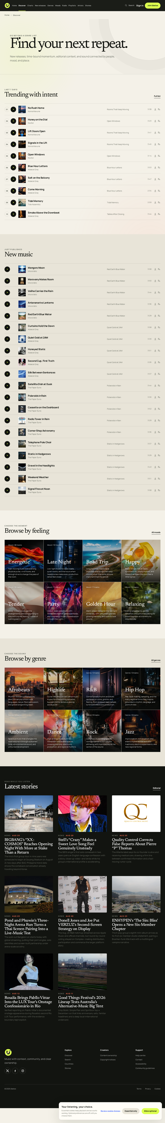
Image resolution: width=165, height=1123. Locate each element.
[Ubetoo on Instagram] (23, 1071)
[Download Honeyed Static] (155, 350)
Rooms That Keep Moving (118, 109)
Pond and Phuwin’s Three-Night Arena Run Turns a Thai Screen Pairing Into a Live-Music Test (27, 927)
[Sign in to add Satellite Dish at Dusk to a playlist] (158, 385)
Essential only (131, 1111)
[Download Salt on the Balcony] (155, 179)
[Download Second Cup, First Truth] (155, 362)
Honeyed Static (36, 349)
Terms (139, 1089)
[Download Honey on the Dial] (155, 121)
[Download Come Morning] (155, 190)
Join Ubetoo (152, 5)
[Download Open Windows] (155, 156)
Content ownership (108, 1055)
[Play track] (13, 109)
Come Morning (36, 189)
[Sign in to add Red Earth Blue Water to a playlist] (158, 315)
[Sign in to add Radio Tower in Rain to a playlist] (158, 420)
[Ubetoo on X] (8, 1071)
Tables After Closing (115, 214)
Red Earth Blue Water (116, 269)
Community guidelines (145, 1068)
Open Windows (113, 121)
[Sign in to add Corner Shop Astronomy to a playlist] (158, 432)
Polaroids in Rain (114, 385)
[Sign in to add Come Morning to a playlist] (158, 190)
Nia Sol (31, 123)
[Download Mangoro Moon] (155, 269)
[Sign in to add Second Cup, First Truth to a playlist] (158, 362)
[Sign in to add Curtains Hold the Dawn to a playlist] (158, 327)
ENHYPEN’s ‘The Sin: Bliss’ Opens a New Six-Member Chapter (135, 925)
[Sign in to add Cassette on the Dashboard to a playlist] (158, 408)
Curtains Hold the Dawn (41, 326)
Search (68, 1059)
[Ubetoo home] (7, 5)
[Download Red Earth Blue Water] (155, 315)
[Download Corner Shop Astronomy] (155, 432)
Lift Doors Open (36, 131)
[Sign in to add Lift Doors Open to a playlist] (158, 132)
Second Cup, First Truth (41, 361)
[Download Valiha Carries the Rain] (155, 292)
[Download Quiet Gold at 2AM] (155, 339)
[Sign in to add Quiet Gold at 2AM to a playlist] (158, 339)
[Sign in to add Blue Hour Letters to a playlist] (158, 167)
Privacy (148, 1089)
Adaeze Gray (33, 169)
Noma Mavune (34, 111)
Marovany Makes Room (41, 279)
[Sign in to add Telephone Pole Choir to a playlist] (158, 443)
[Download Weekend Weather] (155, 478)
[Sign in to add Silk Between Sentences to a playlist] (158, 374)
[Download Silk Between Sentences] (155, 374)
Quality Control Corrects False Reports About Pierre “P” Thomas (134, 844)
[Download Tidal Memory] (155, 202)
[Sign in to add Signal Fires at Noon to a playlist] (158, 490)
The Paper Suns (34, 387)
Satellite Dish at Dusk (40, 384)
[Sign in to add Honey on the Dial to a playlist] (158, 121)
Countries (69, 1064)
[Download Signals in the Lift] (155, 144)
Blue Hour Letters (38, 166)
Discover (22, 5)
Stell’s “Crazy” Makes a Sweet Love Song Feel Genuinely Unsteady (77, 844)
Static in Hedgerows (115, 444)
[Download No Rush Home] (155, 109)
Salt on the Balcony (38, 177)
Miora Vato (32, 271)
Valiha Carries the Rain (40, 291)
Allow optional (150, 1111)
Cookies (157, 1089)
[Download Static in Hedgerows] (155, 455)
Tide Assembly (34, 204)
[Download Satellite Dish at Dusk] (155, 385)
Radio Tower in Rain (38, 419)
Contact (139, 1059)
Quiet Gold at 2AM (114, 327)
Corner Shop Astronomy (41, 431)
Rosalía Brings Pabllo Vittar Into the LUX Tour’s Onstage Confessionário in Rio (28, 1002)
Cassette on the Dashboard (43, 407)
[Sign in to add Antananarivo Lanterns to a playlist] (158, 304)
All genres (155, 660)
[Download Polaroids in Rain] (155, 397)
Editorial (156, 788)
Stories (88, 5)
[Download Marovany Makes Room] (155, 280)
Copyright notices (108, 1059)
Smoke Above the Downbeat (44, 212)
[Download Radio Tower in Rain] (155, 420)
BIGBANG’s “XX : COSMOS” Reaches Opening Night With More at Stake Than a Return (29, 846)
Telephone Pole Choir (39, 442)
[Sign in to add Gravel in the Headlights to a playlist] (158, 467)
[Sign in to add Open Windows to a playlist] (158, 156)
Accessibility (141, 1064)
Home (14, 5)
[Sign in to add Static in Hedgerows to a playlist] (158, 455)
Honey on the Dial (37, 119)
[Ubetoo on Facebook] (15, 1071)
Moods (58, 5)
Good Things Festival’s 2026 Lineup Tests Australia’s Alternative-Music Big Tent (81, 1002)
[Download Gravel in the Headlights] (155, 467)
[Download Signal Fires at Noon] (155, 490)
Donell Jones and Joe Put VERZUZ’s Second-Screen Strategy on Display (80, 925)
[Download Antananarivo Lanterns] (155, 304)
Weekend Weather (38, 477)
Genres (51, 5)
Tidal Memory (35, 201)
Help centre (141, 1055)
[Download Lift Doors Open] (155, 132)
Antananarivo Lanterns (41, 303)
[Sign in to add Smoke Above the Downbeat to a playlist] (158, 214)
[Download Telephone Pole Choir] (155, 443)
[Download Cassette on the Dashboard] (155, 408)
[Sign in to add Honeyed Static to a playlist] (158, 350)
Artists (81, 5)
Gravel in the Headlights (41, 465)
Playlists (72, 5)
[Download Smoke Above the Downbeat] (155, 214)
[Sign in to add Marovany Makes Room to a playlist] (158, 280)
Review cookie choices (110, 1111)
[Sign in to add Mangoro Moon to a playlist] (158, 269)
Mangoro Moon (36, 268)
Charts (30, 5)
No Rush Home (36, 108)
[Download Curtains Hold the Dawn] (155, 327)
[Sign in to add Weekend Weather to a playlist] (158, 478)
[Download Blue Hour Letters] (155, 167)
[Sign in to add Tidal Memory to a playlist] (158, 202)
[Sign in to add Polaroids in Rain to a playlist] (158, 397)
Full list (157, 96)
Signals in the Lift (37, 142)
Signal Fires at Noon (39, 489)
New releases (40, 5)
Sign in (139, 5)
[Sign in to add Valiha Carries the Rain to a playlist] (158, 292)
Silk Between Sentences (41, 372)
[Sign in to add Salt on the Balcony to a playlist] (158, 179)
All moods (156, 532)
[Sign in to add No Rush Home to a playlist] (158, 109)
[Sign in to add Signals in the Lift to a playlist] (158, 144)
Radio (64, 5)
